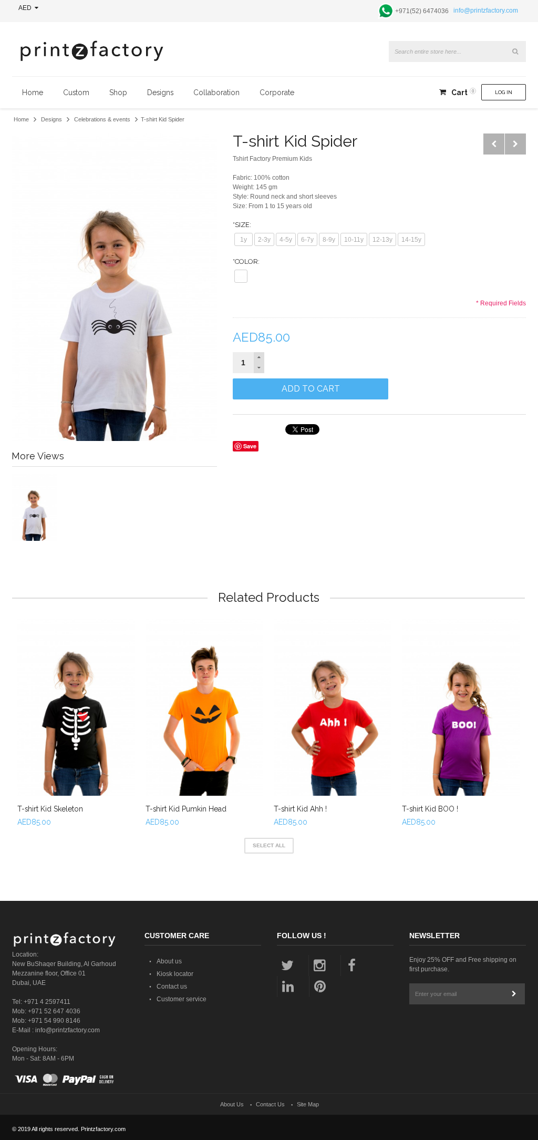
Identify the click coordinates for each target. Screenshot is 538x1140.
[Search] (515, 51)
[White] (240, 276)
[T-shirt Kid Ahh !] (332, 707)
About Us (232, 1104)
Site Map (308, 1104)
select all (269, 845)
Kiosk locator (175, 974)
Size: (242, 225)
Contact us (172, 986)
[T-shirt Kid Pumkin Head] (204, 707)
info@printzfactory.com (485, 10)
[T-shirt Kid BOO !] (461, 707)
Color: (246, 261)
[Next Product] (515, 144)
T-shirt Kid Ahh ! (300, 809)
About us (169, 961)
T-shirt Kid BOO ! (430, 809)
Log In (503, 92)
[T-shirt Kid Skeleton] (76, 707)
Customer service (181, 999)
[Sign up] (514, 993)
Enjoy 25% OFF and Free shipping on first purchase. (462, 964)
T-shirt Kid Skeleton (50, 809)
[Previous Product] (493, 144)
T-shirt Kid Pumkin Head (186, 809)
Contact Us (270, 1104)
